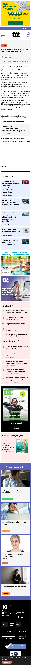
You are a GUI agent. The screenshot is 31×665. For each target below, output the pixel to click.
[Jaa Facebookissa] (2, 58)
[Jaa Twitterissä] (6, 58)
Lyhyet (4, 45)
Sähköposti (4, 166)
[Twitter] (25, 28)
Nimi (2, 158)
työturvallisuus (24, 61)
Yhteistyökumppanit (21, 611)
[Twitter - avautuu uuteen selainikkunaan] (22, 617)
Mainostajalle (8, 638)
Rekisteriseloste (20, 612)
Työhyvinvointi (8, 499)
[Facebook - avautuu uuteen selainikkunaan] (18, 617)
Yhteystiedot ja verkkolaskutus (22, 637)
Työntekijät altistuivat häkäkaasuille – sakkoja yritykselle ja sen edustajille (17, 362)
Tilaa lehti (7, 28)
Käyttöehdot (19, 614)
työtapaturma (15, 61)
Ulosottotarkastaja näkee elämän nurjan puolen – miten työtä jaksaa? (16, 370)
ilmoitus (4, 61)
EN (20, 28)
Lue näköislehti (15, 428)
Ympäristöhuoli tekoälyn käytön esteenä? (15, 355)
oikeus (9, 61)
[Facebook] (23, 28)
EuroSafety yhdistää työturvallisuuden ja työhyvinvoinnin (17, 347)
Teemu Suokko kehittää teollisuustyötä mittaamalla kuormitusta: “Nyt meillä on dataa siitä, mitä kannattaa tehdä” (17, 379)
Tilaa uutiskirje (14, 28)
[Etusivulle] (16, 34)
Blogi (5, 563)
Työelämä (6, 531)
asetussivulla (5, 659)
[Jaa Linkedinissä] (10, 58)
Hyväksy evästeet (6, 662)
